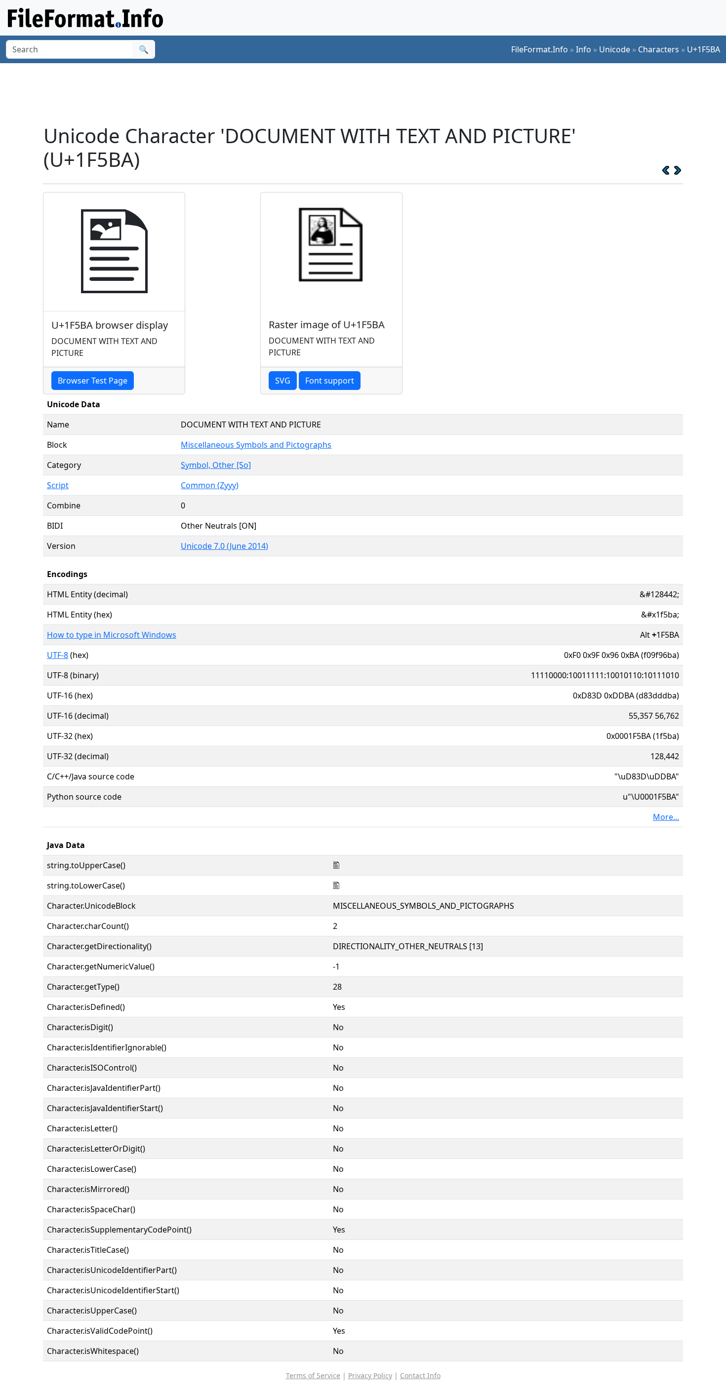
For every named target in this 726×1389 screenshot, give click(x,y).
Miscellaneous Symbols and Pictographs (256, 444)
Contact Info (420, 1375)
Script (58, 485)
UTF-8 (57, 655)
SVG (282, 380)
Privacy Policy (370, 1375)
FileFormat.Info (539, 49)
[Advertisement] (369, 93)
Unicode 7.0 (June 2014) (224, 545)
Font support (329, 380)
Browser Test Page (92, 380)
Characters (658, 49)
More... (666, 816)
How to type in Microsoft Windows (111, 634)
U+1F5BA (703, 49)
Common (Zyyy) (210, 485)
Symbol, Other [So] (216, 465)
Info (583, 49)
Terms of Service (313, 1375)
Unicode (614, 49)
